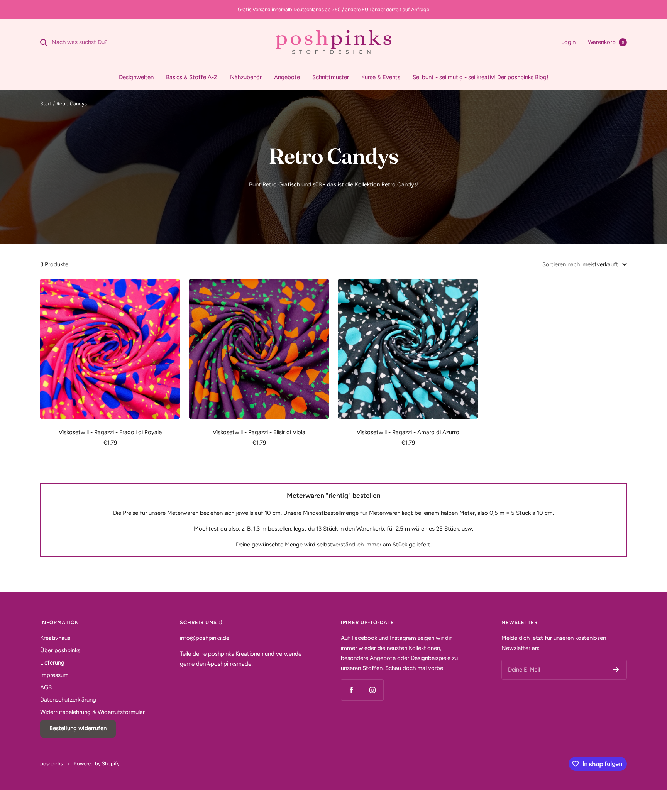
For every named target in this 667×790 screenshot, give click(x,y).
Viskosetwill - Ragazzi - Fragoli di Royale (110, 432)
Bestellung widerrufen (78, 728)
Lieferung (52, 662)
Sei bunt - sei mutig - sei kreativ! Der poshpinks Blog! (480, 77)
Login (568, 42)
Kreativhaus (55, 637)
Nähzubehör (246, 77)
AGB (46, 687)
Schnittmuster (330, 77)
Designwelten (136, 77)
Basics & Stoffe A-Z (192, 77)
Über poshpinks (60, 650)
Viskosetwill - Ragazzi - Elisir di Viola (259, 432)
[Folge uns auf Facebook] (351, 689)
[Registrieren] (616, 669)
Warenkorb (606, 42)
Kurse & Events (380, 77)
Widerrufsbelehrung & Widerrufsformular (92, 712)
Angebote (287, 77)
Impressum (54, 675)
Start (45, 104)
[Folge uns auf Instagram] (372, 689)
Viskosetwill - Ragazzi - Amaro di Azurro (408, 432)
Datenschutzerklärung (68, 699)
